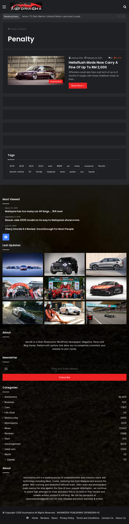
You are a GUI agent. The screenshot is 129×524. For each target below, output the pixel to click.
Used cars (10, 449)
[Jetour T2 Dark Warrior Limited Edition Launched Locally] (64, 264)
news (62, 171)
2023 (40, 166)
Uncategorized (12, 444)
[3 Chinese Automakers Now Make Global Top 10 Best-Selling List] (23, 264)
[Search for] (124, 8)
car (68, 166)
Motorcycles (11, 417)
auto (50, 166)
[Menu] (4, 8)
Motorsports (11, 423)
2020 (21, 166)
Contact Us (107, 518)
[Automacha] (26, 6)
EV (30, 171)
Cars (7, 407)
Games (11, 459)
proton (73, 171)
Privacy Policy (67, 518)
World (8, 454)
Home (13, 29)
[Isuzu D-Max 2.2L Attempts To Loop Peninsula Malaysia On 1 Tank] (23, 288)
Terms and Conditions (87, 518)
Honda (39, 171)
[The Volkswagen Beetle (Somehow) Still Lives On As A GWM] (64, 312)
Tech (7, 438)
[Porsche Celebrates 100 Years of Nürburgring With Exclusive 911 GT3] (23, 312)
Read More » (77, 85)
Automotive (11, 397)
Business (9, 402)
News (8, 428)
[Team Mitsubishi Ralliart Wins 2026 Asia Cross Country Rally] (64, 288)
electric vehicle (17, 171)
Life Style (10, 412)
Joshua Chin (77, 58)
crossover (89, 166)
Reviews (9, 433)
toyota (92, 171)
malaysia (51, 171)
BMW (59, 166)
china (77, 166)
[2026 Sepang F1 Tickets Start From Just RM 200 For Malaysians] (106, 312)
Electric (101, 166)
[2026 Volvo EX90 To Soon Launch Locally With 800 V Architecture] (106, 264)
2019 (12, 166)
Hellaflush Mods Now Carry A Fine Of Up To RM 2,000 (93, 65)
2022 (31, 166)
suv (82, 171)
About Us (121, 518)
